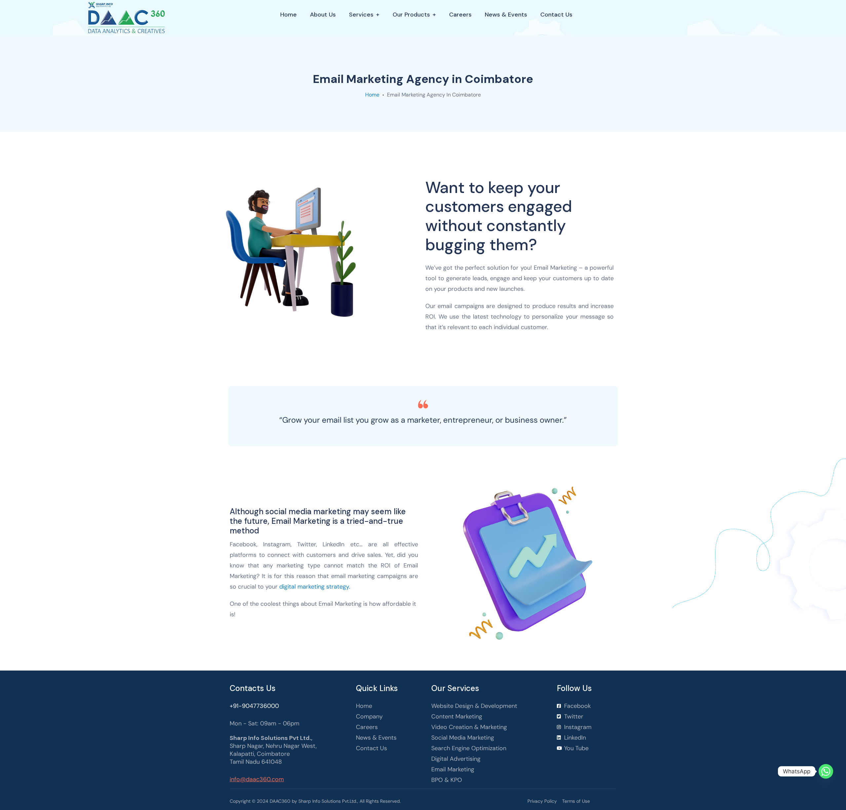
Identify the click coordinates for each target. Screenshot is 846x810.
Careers (460, 15)
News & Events (506, 15)
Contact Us (556, 15)
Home (288, 15)
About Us (323, 15)
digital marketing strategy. (314, 587)
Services (361, 15)
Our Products (411, 15)
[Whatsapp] (826, 771)
